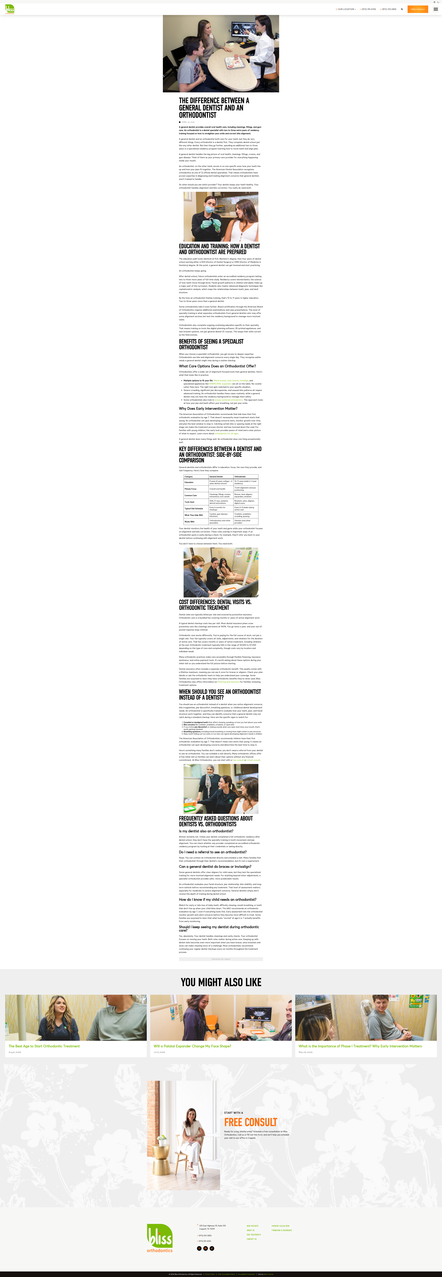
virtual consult (253, 760)
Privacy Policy (210, 1274)
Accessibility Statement (246, 1274)
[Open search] (403, 9)
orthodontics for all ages (226, 433)
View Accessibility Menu (226, 1274)
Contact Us (252, 1239)
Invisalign (244, 380)
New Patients (253, 1226)
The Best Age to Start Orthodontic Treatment (44, 1046)
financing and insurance (229, 681)
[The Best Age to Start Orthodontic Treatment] (76, 1018)
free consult (238, 760)
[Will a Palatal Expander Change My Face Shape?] (221, 1018)
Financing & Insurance (282, 1230)
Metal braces (220, 380)
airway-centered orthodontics (229, 400)
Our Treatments (254, 1235)
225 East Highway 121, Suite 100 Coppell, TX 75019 (212, 1227)
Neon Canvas (268, 1274)
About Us (251, 1230)
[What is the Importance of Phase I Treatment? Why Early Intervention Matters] (366, 1018)
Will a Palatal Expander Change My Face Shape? (192, 1046)
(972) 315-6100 (368, 9)
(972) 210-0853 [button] (388, 9)
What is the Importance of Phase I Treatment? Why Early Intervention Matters (360, 1046)
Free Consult (418, 9)
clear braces (233, 380)
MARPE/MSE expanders (220, 383)
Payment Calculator (280, 1226)
